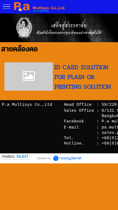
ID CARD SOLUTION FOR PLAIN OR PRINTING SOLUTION (82, 77)
